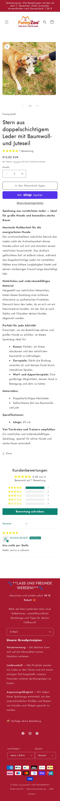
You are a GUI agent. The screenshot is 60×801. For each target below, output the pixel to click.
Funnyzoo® (24, 784)
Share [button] (9, 453)
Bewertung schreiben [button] (30, 511)
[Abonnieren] (49, 632)
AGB (51, 789)
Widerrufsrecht (17, 789)
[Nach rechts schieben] (37, 105)
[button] (6, 22)
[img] (10, 533)
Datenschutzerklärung (36, 789)
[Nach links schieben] (22, 105)
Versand (17, 161)
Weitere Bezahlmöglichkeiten (30, 202)
